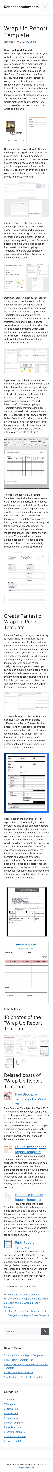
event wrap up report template (24, 1298)
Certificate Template (15, 1436)
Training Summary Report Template (23, 1355)
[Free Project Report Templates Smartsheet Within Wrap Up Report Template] (32, 1051)
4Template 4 (11, 1413)
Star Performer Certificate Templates (24, 1377)
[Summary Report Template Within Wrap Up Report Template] (9, 1063)
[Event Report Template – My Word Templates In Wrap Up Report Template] (21, 1063)
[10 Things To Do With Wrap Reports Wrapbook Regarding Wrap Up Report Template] (44, 1051)
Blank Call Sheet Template (18, 1372)
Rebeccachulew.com (21, 7)
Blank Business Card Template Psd (27, 1311)
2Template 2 (11, 1404)
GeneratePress (26, 1467)
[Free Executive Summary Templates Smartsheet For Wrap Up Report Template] (32, 1040)
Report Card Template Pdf (18, 1360)
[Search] (45, 1331)
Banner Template (13, 1422)
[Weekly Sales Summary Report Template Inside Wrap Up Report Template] (9, 1051)
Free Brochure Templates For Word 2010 (30, 1099)
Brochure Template (14, 1432)
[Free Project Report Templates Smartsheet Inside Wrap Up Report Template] (44, 1040)
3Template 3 (11, 1408)
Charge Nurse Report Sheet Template (28, 1315)
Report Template (31, 1294)
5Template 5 (11, 1418)
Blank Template (12, 1427)
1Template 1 (14, 1294)
